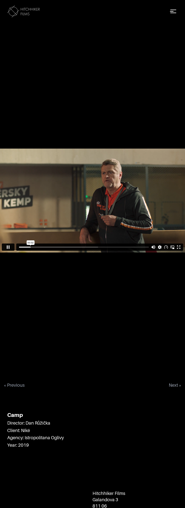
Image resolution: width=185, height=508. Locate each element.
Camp (15, 415)
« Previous (14, 385)
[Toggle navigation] (173, 11)
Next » (175, 385)
